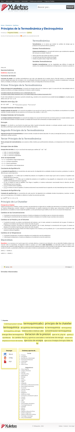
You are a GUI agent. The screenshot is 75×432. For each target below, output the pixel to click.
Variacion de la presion (38, 334)
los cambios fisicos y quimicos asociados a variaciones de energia (37, 337)
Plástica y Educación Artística (28, 414)
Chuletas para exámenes (36, 1)
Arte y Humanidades (26, 417)
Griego (23, 402)
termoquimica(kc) (34, 323)
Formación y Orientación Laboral (29, 395)
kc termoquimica (52, 327)
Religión (23, 410)
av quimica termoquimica (32, 327)
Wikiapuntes (37, 426)
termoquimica (66, 328)
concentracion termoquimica (58, 330)
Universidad (24, 361)
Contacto (65, 426)
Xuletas (61, 426)
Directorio (17, 1)
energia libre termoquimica (13, 334)
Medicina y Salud (25, 394)
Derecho (23, 391)
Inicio (2, 1)
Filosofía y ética (25, 374)
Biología (23, 377)
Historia (23, 372)
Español (23, 399)
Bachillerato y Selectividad (28, 358)
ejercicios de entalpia (33, 340)
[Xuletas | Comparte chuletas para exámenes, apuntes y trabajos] (14, 11)
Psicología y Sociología (27, 416)
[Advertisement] (37, 18)
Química (15, 25)
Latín (22, 400)
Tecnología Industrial (26, 405)
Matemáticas (24, 375)
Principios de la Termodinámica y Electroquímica (32, 28)
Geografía (23, 383)
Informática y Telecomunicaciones (30, 385)
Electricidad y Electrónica (27, 386)
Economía (23, 388)
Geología (23, 406)
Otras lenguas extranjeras (27, 403)
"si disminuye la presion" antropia (13, 324)
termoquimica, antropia (12, 331)
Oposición (23, 363)
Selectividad (24, 1)
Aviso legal (71, 426)
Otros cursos (24, 364)
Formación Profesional (27, 359)
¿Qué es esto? (9, 1)
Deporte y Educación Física (28, 411)
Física (22, 378)
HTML (11, 358)
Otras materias (25, 369)
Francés (23, 397)
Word (11, 354)
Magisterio (24, 392)
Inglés (22, 381)
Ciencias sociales (25, 389)
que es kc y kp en (58, 334)
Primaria (23, 355)
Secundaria (24, 356)
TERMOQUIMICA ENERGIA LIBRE (33, 331)
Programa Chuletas (49, 1)
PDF (10, 362)
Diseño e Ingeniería (26, 413)
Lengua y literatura (26, 370)
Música (23, 408)
